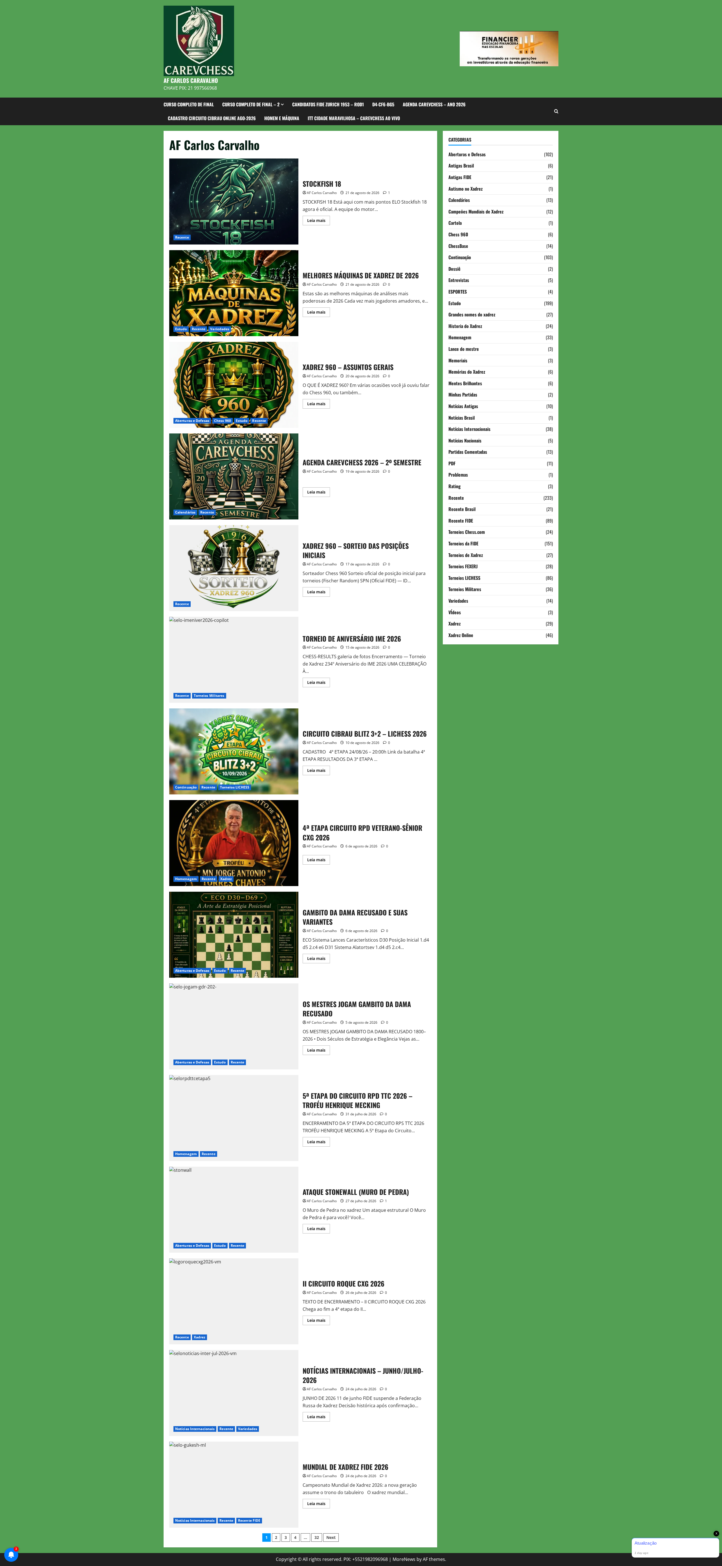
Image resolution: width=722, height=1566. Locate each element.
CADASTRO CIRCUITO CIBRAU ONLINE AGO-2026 (212, 118)
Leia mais (318, 221)
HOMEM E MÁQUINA (281, 118)
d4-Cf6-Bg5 (383, 104)
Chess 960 (222, 420)
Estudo (181, 329)
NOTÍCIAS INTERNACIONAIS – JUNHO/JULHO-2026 (233, 1393)
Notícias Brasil (461, 417)
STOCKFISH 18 (233, 201)
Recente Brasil (462, 508)
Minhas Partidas (462, 394)
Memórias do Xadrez (466, 371)
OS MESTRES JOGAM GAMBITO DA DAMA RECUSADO (233, 1026)
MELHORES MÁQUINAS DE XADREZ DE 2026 (233, 293)
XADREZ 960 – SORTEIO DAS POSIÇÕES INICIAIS (233, 568)
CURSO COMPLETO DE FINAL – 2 (250, 104)
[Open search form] (556, 111)
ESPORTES (457, 291)
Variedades (219, 329)
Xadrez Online (460, 634)
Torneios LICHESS (235, 787)
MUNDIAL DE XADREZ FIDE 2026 (233, 1485)
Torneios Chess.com (466, 531)
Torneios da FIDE (463, 543)
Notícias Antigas (463, 405)
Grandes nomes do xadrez (471, 314)
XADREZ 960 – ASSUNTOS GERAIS (233, 385)
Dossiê (454, 268)
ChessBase (458, 245)
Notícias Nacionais (464, 440)
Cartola (455, 222)
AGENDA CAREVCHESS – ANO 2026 (434, 104)
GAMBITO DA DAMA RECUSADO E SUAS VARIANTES (233, 935)
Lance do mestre (463, 348)
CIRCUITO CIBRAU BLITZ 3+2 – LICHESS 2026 (233, 751)
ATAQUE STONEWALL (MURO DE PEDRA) (233, 1210)
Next (331, 1537)
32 (316, 1537)
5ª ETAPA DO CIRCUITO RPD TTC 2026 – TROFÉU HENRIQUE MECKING (233, 1118)
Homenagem (186, 878)
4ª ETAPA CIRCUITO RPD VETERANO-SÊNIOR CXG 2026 (233, 843)
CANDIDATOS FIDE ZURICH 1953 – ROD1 (328, 104)
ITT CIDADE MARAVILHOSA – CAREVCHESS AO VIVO (354, 118)
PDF (451, 463)
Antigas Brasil (461, 165)
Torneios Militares (209, 695)
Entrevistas (458, 280)
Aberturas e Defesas (192, 420)
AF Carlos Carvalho (322, 192)
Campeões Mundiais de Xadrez (475, 211)
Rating (454, 486)
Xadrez (226, 878)
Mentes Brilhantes (465, 383)
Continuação (186, 787)
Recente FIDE (249, 1520)
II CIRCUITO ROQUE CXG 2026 (233, 1301)
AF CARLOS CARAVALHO (191, 80)
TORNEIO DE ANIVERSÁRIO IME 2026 (233, 660)
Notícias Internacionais (195, 1428)
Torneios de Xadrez (465, 554)
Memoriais (457, 360)
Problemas (458, 474)
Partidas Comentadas (467, 451)
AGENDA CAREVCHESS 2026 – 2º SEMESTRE (233, 476)
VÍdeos (454, 612)
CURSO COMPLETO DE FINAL (189, 104)
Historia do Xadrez (465, 325)
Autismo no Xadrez (465, 188)
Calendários (185, 512)
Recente (182, 237)
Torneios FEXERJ (463, 566)
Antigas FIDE (459, 176)
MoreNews (404, 1559)
